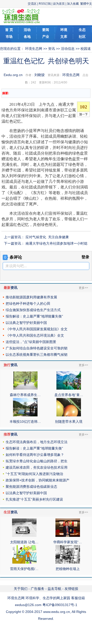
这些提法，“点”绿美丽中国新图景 (31, 342)
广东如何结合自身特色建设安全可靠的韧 (36, 348)
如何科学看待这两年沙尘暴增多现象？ (35, 455)
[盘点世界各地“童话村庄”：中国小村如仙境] (68, 388)
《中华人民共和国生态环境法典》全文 (35, 335)
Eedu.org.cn (13, 75)
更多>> (83, 288)
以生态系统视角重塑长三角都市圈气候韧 (36, 355)
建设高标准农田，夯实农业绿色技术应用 (36, 467)
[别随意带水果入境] (68, 415)
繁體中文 (86, 3)
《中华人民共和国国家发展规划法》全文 (36, 329)
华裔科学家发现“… (67, 542)
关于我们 (20, 589)
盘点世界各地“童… (68, 395)
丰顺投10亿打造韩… (25, 421)
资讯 (51, 49)
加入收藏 (73, 3)
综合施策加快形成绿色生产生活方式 (33, 310)
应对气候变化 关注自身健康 (47, 237)
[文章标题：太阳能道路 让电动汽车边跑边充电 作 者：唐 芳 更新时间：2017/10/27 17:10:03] (24, 536)
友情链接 (71, 589)
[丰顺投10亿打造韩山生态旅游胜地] (25, 415)
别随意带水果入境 (68, 421)
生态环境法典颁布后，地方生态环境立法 (36, 442)
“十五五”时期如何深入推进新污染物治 (34, 474)
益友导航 (54, 589)
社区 (82, 37)
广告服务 (37, 589)
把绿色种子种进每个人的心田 (28, 303)
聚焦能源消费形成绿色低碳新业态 (31, 487)
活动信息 (68, 49)
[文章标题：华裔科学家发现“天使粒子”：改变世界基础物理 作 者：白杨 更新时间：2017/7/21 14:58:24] (67, 536)
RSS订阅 (45, 3)
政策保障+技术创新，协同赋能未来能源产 (37, 480)
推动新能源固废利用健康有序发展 (31, 297)
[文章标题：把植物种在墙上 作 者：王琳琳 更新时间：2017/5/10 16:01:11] (67, 562)
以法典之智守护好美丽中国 (26, 323)
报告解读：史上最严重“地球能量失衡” (34, 316)
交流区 (32, 3)
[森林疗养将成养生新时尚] (25, 388)
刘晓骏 (39, 75)
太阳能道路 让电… (24, 542)
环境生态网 (33, 49)
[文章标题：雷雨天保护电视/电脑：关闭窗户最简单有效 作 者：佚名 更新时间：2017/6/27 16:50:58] (24, 562)
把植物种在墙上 (68, 569)
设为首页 (59, 3)
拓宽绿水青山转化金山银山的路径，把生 (36, 461)
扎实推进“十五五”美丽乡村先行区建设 (34, 499)
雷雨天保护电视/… (24, 569)
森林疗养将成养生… (25, 395)
